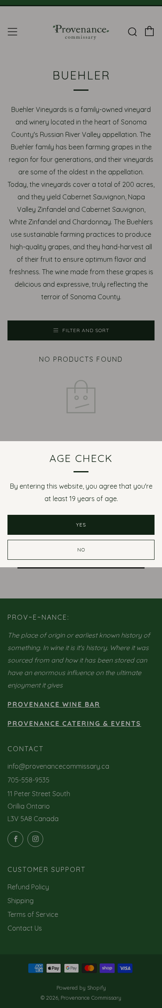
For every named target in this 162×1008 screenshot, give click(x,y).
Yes (81, 524)
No (81, 549)
